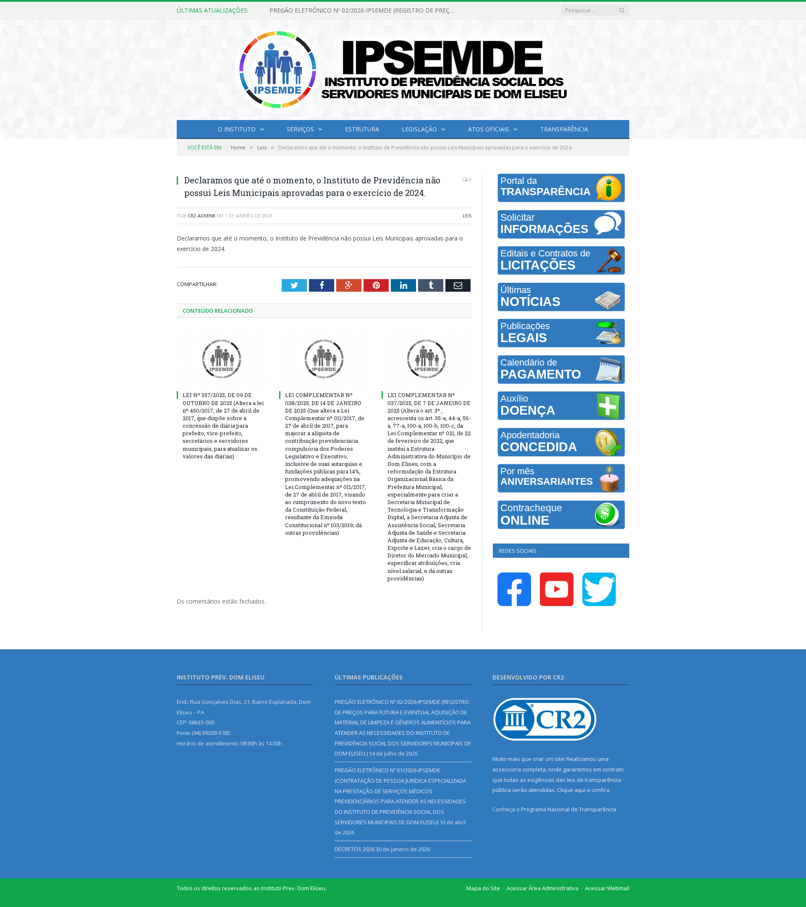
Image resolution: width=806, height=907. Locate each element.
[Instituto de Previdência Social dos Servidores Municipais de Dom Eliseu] (403, 67)
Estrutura (362, 129)
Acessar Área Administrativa (542, 888)
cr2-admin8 (201, 215)
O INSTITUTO (237, 129)
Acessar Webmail (607, 888)
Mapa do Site (483, 888)
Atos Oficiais (488, 129)
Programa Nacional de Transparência (568, 809)
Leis (467, 215)
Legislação (419, 129)
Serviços (300, 129)
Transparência (564, 129)
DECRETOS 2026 (354, 849)
